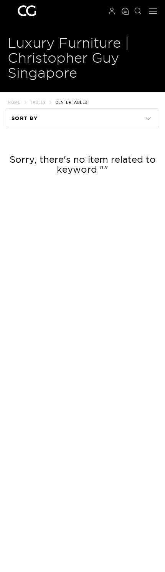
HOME (14, 102)
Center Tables (71, 102)
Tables (37, 102)
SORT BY (25, 118)
